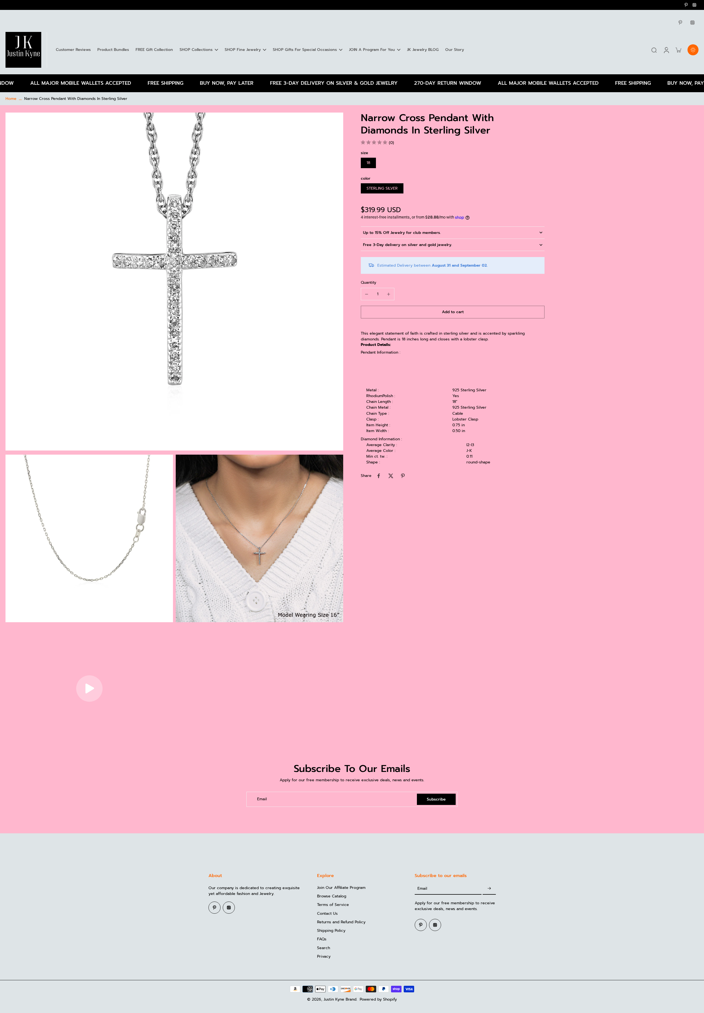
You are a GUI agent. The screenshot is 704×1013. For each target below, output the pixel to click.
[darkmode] (693, 49)
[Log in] (666, 50)
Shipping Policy (331, 930)
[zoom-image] (174, 281)
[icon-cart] (678, 49)
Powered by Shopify (378, 999)
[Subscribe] (489, 889)
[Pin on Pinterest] (403, 476)
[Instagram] (694, 5)
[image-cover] (89, 688)
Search (323, 948)
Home (11, 99)
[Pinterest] (686, 5)
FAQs (321, 939)
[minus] (366, 294)
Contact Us (327, 913)
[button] (452, 312)
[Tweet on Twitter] (391, 476)
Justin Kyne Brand (340, 999)
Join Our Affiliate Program (341, 887)
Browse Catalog (331, 896)
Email (262, 799)
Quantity (368, 282)
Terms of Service (333, 904)
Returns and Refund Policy (341, 922)
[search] (654, 49)
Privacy (324, 956)
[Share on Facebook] (379, 476)
